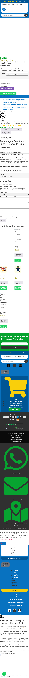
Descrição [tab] (5, 130)
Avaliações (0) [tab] (6, 133)
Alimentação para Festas (6, 159)
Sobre (15, 572)
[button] (8, 93)
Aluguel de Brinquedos (20, 159)
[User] (20, 365)
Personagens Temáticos (20, 122)
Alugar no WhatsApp (9, 93)
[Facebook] (8, 365)
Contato (16, 577)
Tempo (3, 73)
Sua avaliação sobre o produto (8, 196)
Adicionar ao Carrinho (7, 88)
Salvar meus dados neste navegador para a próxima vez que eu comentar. (14, 217)
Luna (12, 122)
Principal (16, 570)
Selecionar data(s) (18, 255)
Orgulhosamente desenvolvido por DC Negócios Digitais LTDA (14, 528)
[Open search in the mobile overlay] (14, 15)
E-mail (2, 210)
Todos (24, 157)
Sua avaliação (4, 192)
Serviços (16, 574)
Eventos (16, 575)
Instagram (17, 166)
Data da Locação (4, 81)
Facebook (24, 166)
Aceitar (3, 543)
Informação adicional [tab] (15, 130)
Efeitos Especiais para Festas (20, 161)
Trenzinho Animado (19, 163)
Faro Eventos (6, 123)
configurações (5, 539)
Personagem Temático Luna (21, 123)
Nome (2, 204)
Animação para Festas (6, 161)
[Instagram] (14, 365)
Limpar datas (3, 86)
